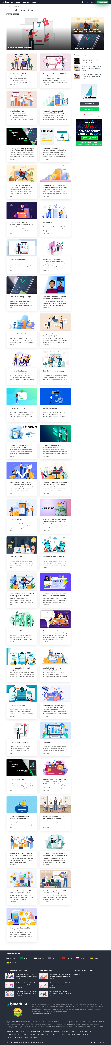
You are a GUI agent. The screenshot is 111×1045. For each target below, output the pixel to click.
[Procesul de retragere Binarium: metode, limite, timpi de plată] (55, 507)
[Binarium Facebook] (87, 1042)
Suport (81, 1031)
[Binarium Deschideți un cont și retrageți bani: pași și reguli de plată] (55, 693)
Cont (48, 1034)
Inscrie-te (41, 1034)
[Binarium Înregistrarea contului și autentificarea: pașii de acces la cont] (22, 136)
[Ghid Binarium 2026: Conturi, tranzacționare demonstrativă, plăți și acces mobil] (22, 62)
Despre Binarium (20, 1031)
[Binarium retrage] (22, 507)
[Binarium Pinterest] (102, 1042)
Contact (62, 1034)
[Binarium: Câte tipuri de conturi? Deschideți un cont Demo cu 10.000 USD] (22, 582)
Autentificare (65, 1031)
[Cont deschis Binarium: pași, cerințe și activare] (55, 359)
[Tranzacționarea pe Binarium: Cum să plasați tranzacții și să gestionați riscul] (22, 470)
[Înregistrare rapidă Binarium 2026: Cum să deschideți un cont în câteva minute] (55, 804)
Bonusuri (34, 2)
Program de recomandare (15, 1037)
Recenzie (88, 1031)
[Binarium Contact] (22, 545)
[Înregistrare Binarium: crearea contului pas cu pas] (55, 322)
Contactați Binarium (37, 1042)
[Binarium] (89, 99)
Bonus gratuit (89, 114)
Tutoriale (26, 2)
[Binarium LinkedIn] (96, 1042)
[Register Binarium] (89, 130)
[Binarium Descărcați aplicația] (22, 285)
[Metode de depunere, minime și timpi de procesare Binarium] (55, 767)
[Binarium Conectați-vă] (22, 322)
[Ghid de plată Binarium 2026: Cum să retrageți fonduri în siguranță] (22, 916)
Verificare (24, 1034)
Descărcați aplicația (13, 1034)
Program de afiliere (34, 1031)
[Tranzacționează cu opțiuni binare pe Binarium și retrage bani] (55, 99)
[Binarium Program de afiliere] (55, 545)
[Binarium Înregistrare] (22, 767)
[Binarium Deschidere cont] (22, 730)
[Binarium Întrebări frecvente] (22, 619)
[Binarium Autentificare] (22, 247)
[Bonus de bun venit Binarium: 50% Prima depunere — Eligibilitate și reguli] (77, 76)
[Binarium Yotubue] (93, 1042)
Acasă (8, 7)
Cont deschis (89, 109)
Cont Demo (85, 1034)
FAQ (78, 1034)
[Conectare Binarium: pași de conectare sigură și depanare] (22, 359)
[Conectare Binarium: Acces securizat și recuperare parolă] (22, 804)
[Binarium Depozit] (55, 210)
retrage (56, 1031)
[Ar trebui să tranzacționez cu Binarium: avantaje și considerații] (55, 619)
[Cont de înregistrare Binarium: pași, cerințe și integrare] (22, 433)
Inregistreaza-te (102, 2)
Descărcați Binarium (31, 1037)
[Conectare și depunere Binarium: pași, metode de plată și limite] (55, 470)
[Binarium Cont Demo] (22, 396)
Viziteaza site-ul (89, 103)
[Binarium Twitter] (90, 1042)
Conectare (33, 1034)
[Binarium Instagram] (99, 1042)
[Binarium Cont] (55, 730)
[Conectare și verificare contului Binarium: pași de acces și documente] (55, 285)
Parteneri (54, 1034)
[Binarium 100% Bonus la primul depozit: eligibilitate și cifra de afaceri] (77, 68)
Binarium (10, 1031)
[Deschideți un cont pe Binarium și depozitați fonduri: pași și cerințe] (55, 173)
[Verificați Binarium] (55, 396)
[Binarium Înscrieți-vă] (22, 693)
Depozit (74, 1031)
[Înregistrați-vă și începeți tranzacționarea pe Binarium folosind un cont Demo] (55, 247)
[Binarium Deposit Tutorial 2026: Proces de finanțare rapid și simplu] (22, 879)
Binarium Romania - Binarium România (18, 1042)
